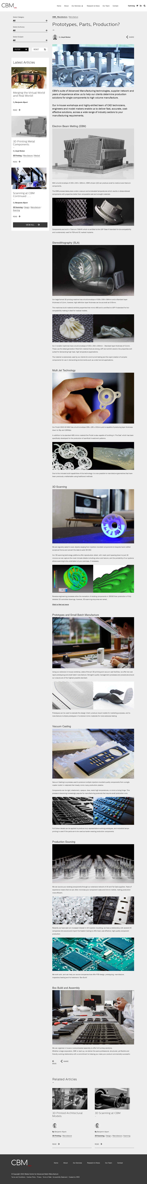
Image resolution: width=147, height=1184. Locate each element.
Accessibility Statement (60, 1177)
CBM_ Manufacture (59, 17)
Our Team (106, 6)
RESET (36, 49)
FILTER (17, 49)
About (66, 6)
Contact (115, 6)
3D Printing (17, 156)
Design (26, 207)
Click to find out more (60, 604)
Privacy (39, 1177)
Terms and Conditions (18, 1177)
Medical (37, 156)
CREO (78, 1177)
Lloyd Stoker (20, 151)
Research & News (93, 6)
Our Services (76, 6)
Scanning (16, 210)
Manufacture (27, 156)
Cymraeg (131, 6)
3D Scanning (18, 207)
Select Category (18, 17)
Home (59, 6)
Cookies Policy (31, 1177)
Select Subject (18, 37)
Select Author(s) (19, 27)
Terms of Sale (47, 1177)
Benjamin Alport (21, 102)
